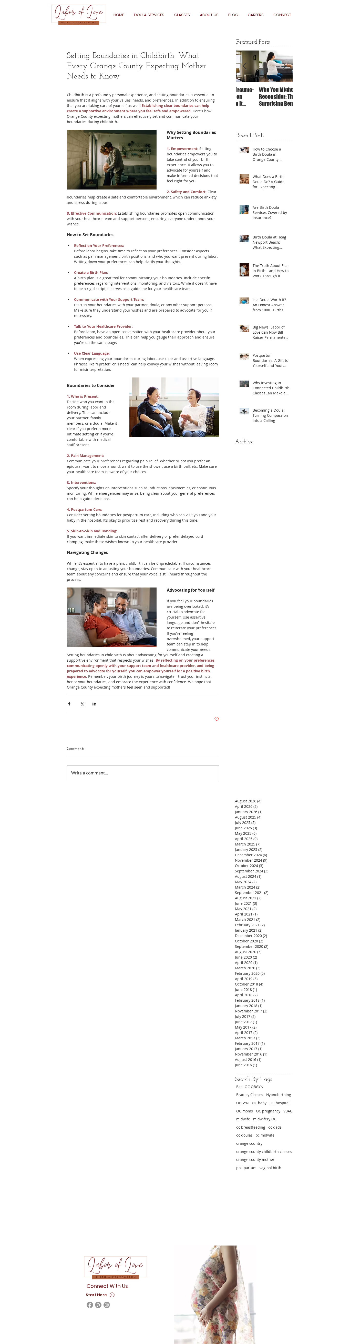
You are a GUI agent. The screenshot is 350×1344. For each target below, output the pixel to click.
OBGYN (242, 1102)
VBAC (287, 1111)
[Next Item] (284, 66)
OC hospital (280, 1102)
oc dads (275, 1127)
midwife (243, 1119)
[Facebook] (90, 1305)
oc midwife (265, 1135)
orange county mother (255, 1159)
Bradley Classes (249, 1094)
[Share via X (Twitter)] (81, 703)
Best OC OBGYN (249, 1086)
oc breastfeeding (250, 1127)
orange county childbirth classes (264, 1151)
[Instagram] (107, 1305)
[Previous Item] (244, 66)
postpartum (246, 1167)
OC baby (259, 1102)
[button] (149, 15)
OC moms (244, 1111)
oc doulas (244, 1135)
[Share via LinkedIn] (94, 703)
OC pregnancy (268, 1111)
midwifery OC (264, 1119)
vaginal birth (270, 1167)
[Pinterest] (98, 1305)
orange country (249, 1143)
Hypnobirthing (278, 1094)
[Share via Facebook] (69, 703)
